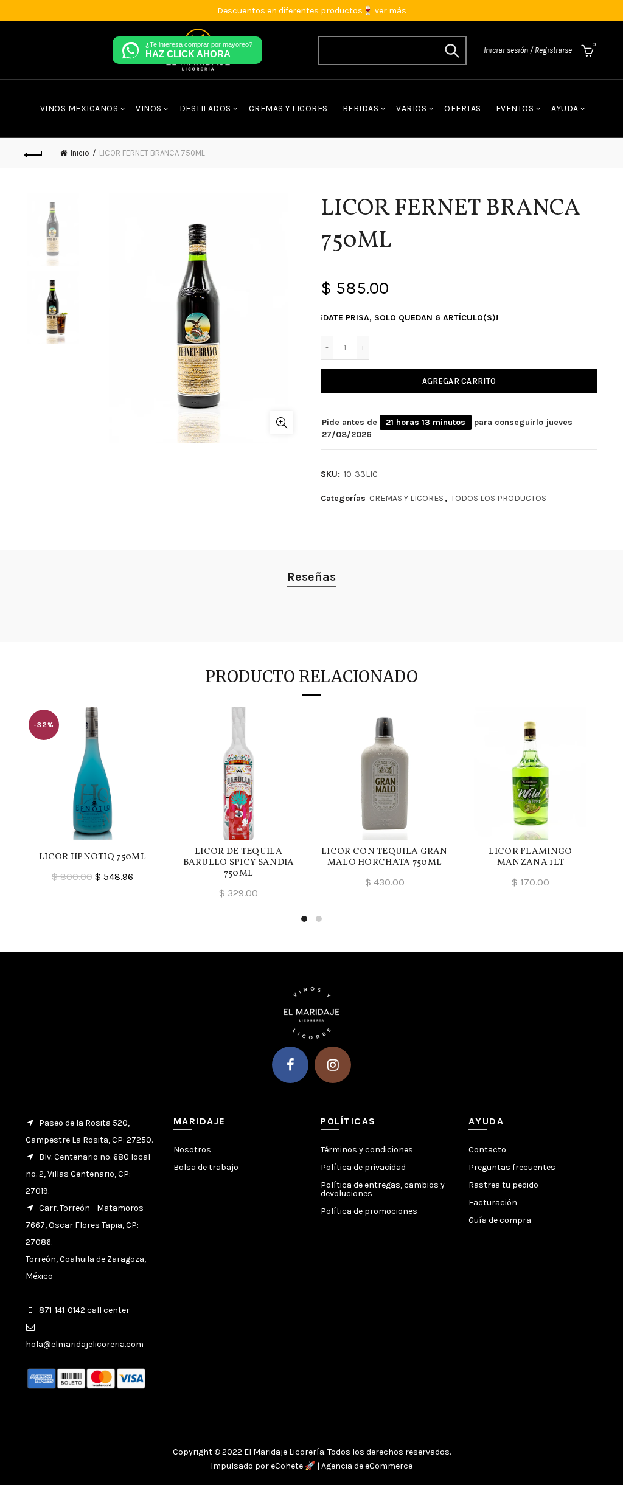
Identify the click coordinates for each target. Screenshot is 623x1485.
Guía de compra (499, 1220)
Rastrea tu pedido (503, 1185)
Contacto (487, 1149)
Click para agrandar (281, 422)
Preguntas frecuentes (511, 1167)
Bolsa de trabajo (205, 1167)
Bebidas (361, 108)
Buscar (451, 50)
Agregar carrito (459, 381)
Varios (411, 108)
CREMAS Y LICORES (406, 498)
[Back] (34, 153)
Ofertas (462, 108)
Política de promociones (369, 1211)
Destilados (205, 108)
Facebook (290, 1065)
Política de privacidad (363, 1167)
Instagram (333, 1065)
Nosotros (192, 1149)
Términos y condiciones (367, 1149)
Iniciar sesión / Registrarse (528, 50)
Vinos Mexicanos (79, 108)
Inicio (80, 153)
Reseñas (311, 577)
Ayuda (565, 108)
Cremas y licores (288, 108)
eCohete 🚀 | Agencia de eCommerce (341, 1466)
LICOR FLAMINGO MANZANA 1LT (530, 857)
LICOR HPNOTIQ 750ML (92, 857)
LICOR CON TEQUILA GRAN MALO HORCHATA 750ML (384, 857)
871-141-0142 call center (84, 1310)
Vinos (149, 108)
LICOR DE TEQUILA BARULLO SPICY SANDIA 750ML (238, 862)
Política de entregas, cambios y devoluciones (383, 1189)
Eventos (515, 108)
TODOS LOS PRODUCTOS (498, 498)
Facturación (492, 1202)
